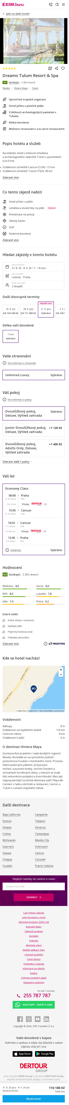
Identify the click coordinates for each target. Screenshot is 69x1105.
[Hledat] (57, 4)
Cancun (39, 853)
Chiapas (7, 859)
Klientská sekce (34, 945)
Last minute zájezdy (33, 912)
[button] (34, 1098)
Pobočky (33, 940)
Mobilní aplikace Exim (34, 949)
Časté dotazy (34, 959)
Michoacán (9, 840)
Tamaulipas (42, 834)
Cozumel (40, 859)
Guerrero (8, 846)
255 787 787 (36, 995)
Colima (7, 834)
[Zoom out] (61, 674)
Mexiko (6, 88)
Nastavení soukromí (33, 982)
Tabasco (40, 821)
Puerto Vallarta (44, 866)
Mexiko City (42, 840)
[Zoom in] (61, 669)
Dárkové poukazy (34, 931)
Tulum (35, 88)
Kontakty (33, 936)
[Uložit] (63, 68)
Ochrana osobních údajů (34, 977)
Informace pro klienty (34, 968)
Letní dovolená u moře (34, 917)
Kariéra (33, 973)
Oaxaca (7, 853)
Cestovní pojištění (34, 954)
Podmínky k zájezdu (33, 963)
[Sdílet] (56, 68)
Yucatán (7, 866)
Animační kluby (33, 926)
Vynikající (14, 82)
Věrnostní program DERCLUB (33, 922)
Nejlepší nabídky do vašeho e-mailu (34, 879)
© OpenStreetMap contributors (51, 710)
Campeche (41, 814)
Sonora (7, 821)
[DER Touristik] (34, 1067)
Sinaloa (7, 827)
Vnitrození (41, 846)
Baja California (11, 814)
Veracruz (40, 827)
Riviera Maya (21, 88)
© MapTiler (21, 710)
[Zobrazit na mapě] (50, 68)
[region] (34, 689)
